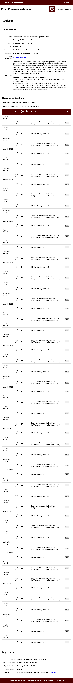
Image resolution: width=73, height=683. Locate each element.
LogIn (66, 2)
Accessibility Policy (34, 681)
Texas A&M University (13, 2)
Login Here (52, 672)
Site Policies (48, 681)
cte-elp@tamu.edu (20, 57)
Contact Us (60, 681)
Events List (18, 15)
